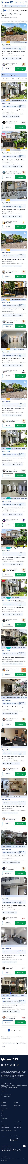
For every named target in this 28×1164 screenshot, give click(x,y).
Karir (2, 1113)
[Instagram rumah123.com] (8, 1065)
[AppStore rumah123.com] (6, 1149)
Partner (2, 1110)
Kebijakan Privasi (4, 1125)
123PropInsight (4, 1118)
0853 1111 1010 (14, 1087)
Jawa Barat (14, 1036)
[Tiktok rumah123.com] (18, 1065)
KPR (15, 1108)
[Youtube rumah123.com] (11, 1065)
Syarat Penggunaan (5, 1127)
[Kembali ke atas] (24, 1146)
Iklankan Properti (17, 1105)
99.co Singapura (17, 1127)
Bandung (19, 1036)
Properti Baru (15, 10)
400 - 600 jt (15, 78)
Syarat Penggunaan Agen (6, 1130)
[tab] (14, 1046)
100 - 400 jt (6, 78)
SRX (15, 1130)
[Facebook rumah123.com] (2, 1065)
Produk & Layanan (5, 1108)
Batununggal (3, 1038)
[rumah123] (14, 1059)
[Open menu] (26, 2)
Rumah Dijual (8, 1036)
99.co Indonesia (17, 1125)
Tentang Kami (4, 1105)
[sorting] (10, 10)
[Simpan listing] (25, 26)
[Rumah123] (7, 2)
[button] (14, 6)
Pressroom (3, 1115)
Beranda (2, 1036)
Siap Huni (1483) (16, 21)
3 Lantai (15, 1049)
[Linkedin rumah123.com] (14, 1065)
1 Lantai (3, 1049)
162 (20, 1030)
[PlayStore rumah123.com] (16, 1149)
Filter (6, 10)
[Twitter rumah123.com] (5, 1065)
